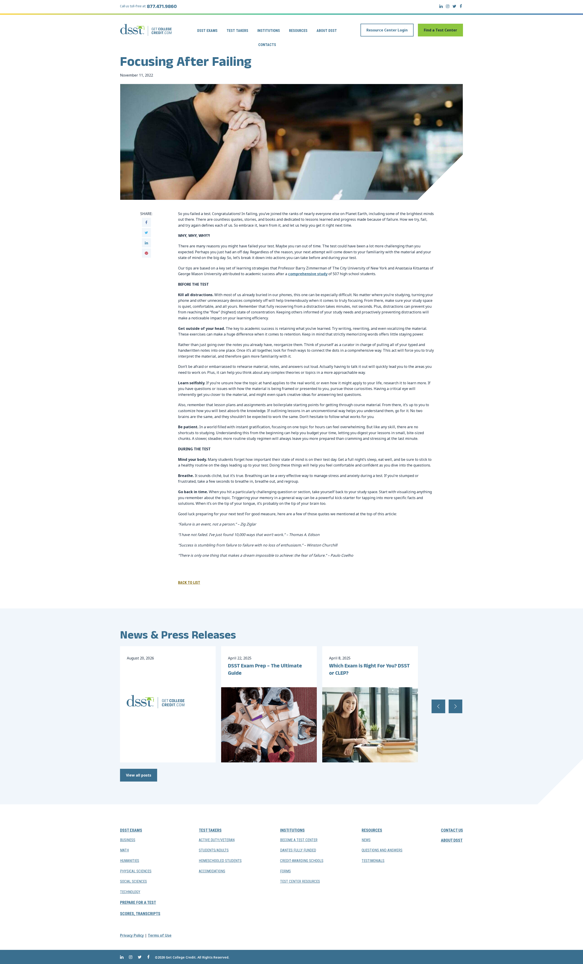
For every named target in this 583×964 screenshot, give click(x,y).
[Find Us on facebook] (461, 6)
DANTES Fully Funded (298, 850)
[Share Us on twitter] (146, 232)
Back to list (189, 582)
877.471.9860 (162, 7)
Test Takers (237, 30)
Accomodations (212, 871)
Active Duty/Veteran (217, 840)
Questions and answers (382, 850)
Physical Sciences (135, 871)
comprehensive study (307, 273)
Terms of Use (159, 935)
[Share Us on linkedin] (146, 242)
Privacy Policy (132, 935)
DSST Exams (207, 30)
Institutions (268, 30)
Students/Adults (214, 850)
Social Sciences (133, 881)
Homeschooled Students (220, 861)
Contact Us (452, 830)
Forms (285, 871)
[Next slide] (455, 706)
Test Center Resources (300, 881)
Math (124, 850)
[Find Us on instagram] (447, 6)
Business (127, 840)
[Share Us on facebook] (146, 222)
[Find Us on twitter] (454, 6)
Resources (298, 30)
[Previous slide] (438, 706)
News (366, 840)
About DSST (327, 30)
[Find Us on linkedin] (441, 6)
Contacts (267, 45)
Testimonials (373, 861)
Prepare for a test (138, 902)
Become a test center (298, 840)
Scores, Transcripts (140, 913)
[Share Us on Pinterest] (146, 253)
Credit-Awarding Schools (301, 861)
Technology (130, 892)
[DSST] (146, 30)
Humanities (129, 861)
